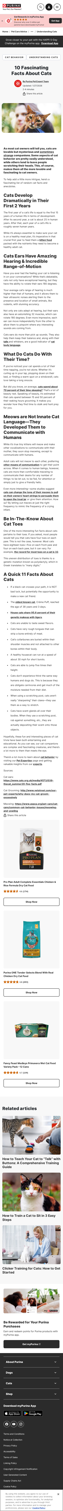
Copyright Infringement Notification (20, 1469)
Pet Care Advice (19, 31)
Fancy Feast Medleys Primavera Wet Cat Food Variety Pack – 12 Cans (30, 1065)
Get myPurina (30, 1344)
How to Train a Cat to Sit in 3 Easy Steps (29, 1218)
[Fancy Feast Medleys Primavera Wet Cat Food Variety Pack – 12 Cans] (31, 1030)
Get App (55, 20)
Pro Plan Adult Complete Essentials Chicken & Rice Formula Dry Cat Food (30, 883)
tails (6, 341)
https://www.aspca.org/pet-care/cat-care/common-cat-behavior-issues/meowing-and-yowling (31, 807)
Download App (49, 43)
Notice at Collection (13, 1439)
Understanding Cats (47, 31)
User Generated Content (15, 1475)
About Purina (14, 1361)
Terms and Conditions (14, 1434)
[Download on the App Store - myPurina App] (12, 1413)
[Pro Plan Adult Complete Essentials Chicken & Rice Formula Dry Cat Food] (31, 849)
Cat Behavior (14, 57)
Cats (9, 1383)
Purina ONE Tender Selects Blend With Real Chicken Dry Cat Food (28, 974)
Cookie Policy (10, 1486)
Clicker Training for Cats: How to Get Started (31, 1270)
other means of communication (21, 464)
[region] (31, 1500)
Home (5, 31)
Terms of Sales (11, 1457)
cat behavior (48, 757)
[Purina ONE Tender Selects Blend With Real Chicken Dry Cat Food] (31, 939)
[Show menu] (57, 7)
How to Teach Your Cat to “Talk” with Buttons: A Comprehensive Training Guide (31, 1163)
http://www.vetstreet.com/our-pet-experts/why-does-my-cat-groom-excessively (30, 794)
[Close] (2, 21)
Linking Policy (10, 1463)
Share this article (34, 93)
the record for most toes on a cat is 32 (36, 551)
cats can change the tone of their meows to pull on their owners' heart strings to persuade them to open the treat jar (31, 496)
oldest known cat (25, 602)
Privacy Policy (10, 1445)
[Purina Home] (19, 7)
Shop (9, 1393)
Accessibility (9, 1451)
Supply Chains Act (12, 1480)
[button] (31, 902)
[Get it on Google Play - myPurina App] (33, 1413)
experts (37, 764)
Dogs (9, 1372)
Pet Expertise (24, 760)
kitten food (45, 240)
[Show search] (40, 7)
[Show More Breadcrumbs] (32, 31)
